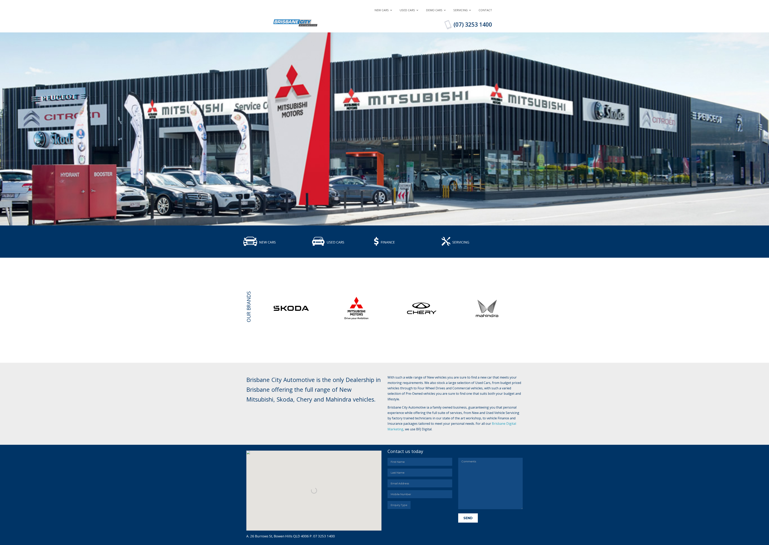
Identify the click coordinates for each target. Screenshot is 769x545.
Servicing (460, 10)
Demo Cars (434, 10)
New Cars (381, 10)
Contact (485, 10)
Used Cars (407, 10)
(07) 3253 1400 (473, 24)
